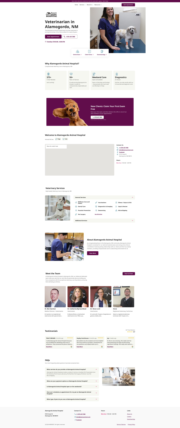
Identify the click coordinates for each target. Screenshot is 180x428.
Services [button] (82, 4)
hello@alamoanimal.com (83, 417)
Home (76, 4)
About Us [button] (89, 4)
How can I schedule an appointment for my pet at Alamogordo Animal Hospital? (69, 393)
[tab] (57, 219)
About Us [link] (129, 414)
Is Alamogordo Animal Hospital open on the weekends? (64, 386)
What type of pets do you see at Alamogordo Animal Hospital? (66, 399)
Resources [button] (97, 4)
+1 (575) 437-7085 (80, 414)
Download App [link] (131, 419)
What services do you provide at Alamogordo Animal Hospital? (66, 369)
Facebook (79, 420)
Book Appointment (128, 4)
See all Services (98, 214)
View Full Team (129, 273)
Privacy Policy (131, 424)
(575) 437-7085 (70, 36)
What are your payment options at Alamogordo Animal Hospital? (67, 381)
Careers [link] (129, 416)
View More (92, 253)
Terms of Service (121, 424)
